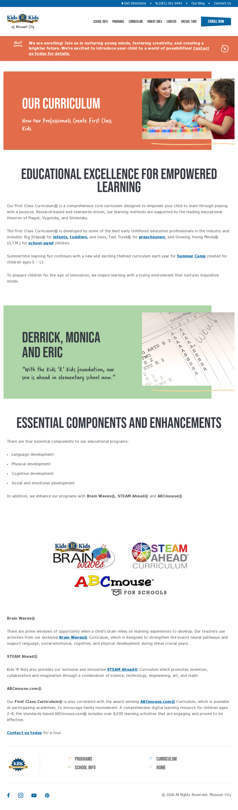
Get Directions (134, 3)
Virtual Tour (188, 21)
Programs (118, 21)
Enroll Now (216, 21)
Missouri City (23, 18)
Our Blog (198, 3)
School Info (100, 21)
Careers (171, 21)
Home (160, 767)
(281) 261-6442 (170, 3)
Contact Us (222, 3)
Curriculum (136, 21)
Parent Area (154, 21)
